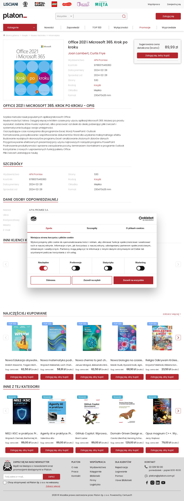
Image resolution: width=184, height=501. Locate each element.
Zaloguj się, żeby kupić (157, 55)
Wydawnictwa (98, 467)
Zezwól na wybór (92, 280)
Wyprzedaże (169, 27)
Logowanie (121, 471)
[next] (178, 264)
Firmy (93, 480)
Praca (74, 471)
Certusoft (127, 495)
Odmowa (50, 280)
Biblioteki (95, 476)
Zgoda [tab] (49, 228)
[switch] (76, 268)
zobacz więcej (171, 314)
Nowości (49, 27)
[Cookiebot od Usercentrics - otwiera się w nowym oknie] (141, 219)
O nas (74, 467)
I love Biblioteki (123, 480)
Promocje (144, 27)
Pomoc (119, 476)
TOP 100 (96, 27)
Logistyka (95, 484)
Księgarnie (95, 471)
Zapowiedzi (73, 27)
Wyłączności (121, 27)
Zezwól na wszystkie (133, 280)
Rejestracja (121, 467)
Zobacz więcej (53, 486)
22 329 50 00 (156, 467)
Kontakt (75, 476)
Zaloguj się (168, 16)
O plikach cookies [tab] (135, 228)
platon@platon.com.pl (161, 475)
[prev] (5, 264)
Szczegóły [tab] (92, 228)
